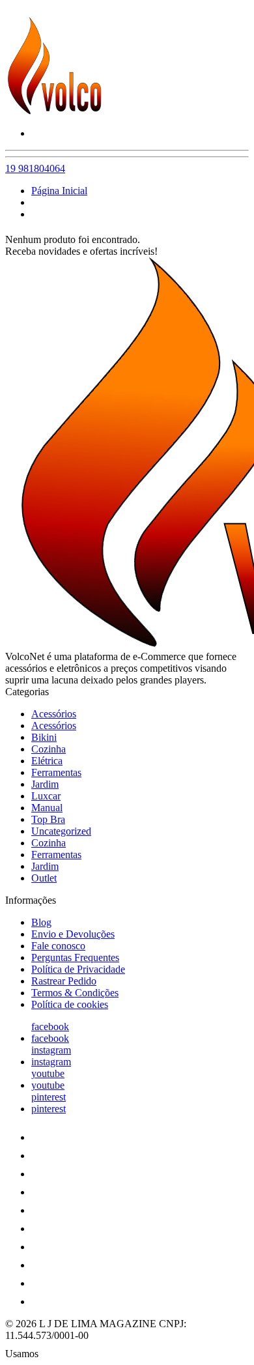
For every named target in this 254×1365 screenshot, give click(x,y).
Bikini (44, 737)
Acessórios (53, 713)
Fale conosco (58, 945)
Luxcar (46, 795)
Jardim (45, 784)
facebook (50, 1026)
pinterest (48, 1096)
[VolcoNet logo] (54, 111)
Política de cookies (69, 1004)
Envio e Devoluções (73, 934)
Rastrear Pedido (63, 980)
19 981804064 (35, 168)
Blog (41, 922)
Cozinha (48, 748)
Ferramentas (56, 772)
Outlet (44, 878)
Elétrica (47, 760)
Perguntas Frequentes (75, 957)
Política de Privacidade (78, 969)
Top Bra (48, 819)
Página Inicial (59, 190)
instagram (51, 1050)
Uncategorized (61, 831)
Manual (47, 807)
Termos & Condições (75, 992)
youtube (47, 1073)
